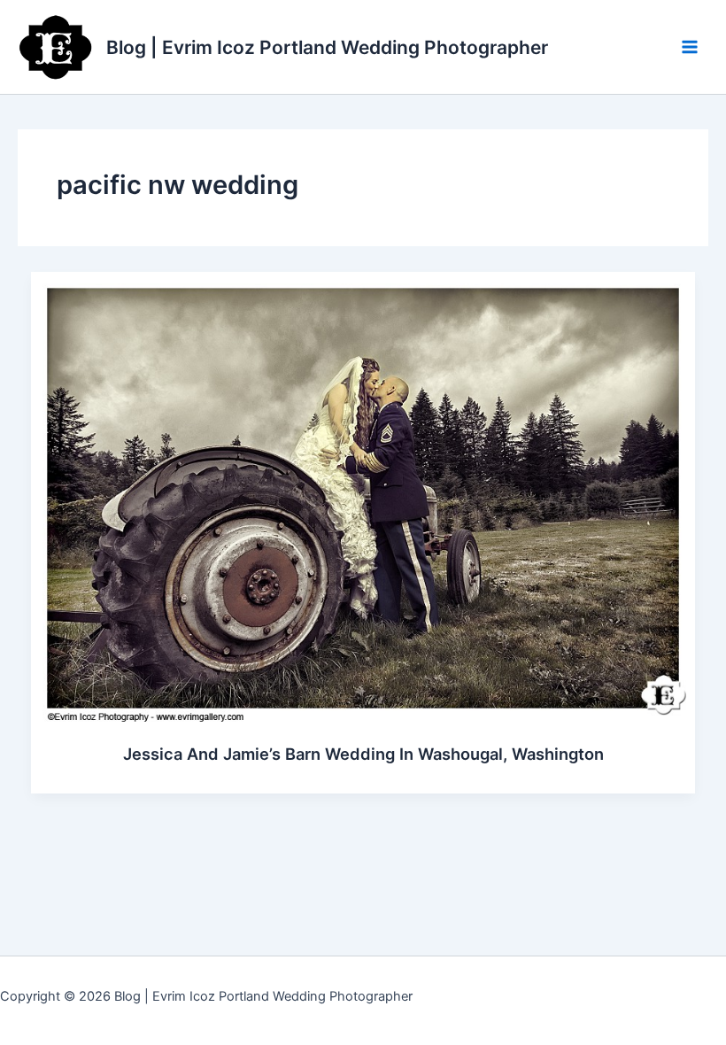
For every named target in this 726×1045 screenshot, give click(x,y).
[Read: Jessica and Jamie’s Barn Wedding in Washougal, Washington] (363, 497)
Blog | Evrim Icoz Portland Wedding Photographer (327, 47)
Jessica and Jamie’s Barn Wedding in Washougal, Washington (363, 753)
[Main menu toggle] (689, 47)
